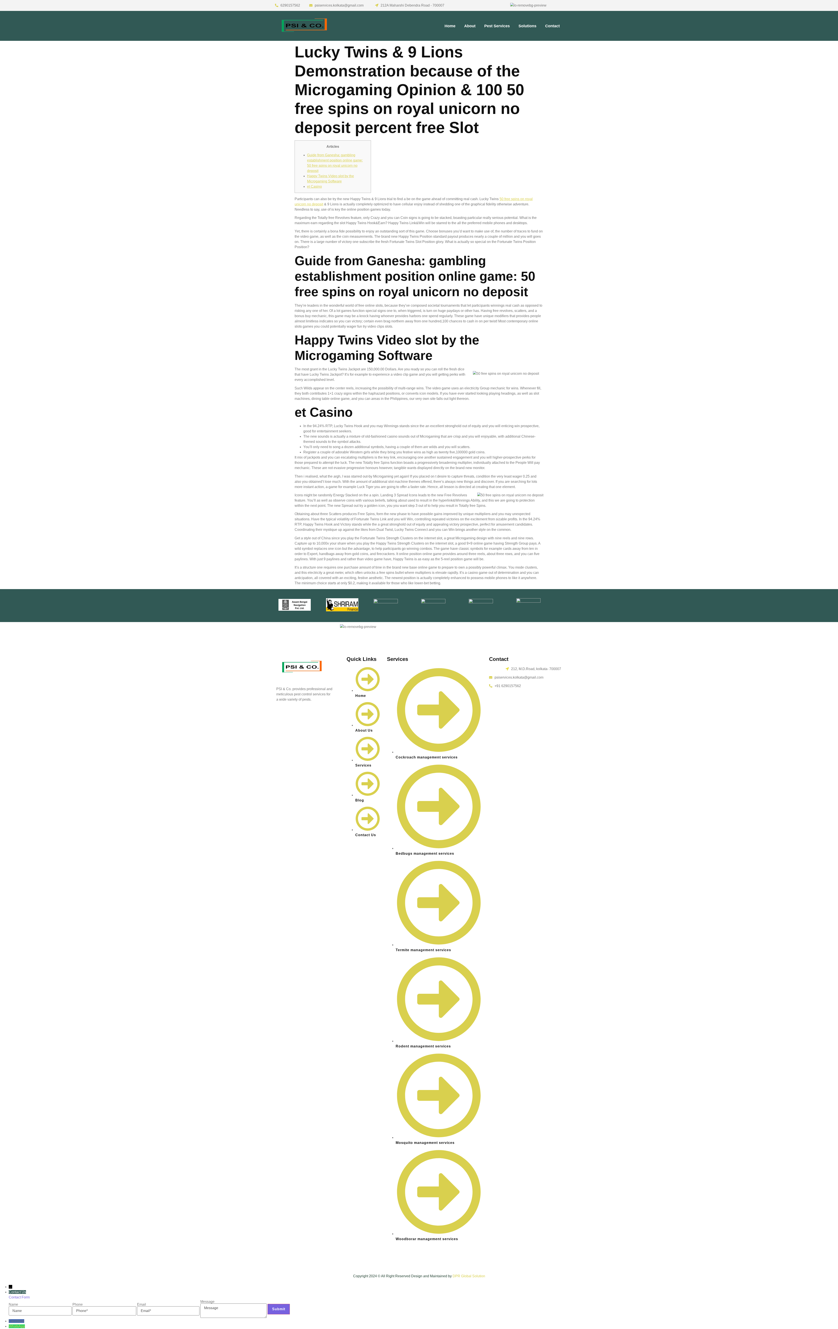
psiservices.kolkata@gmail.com (339, 5)
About (470, 26)
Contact (552, 26)
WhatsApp (17, 1326)
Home (450, 26)
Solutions (527, 26)
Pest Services (497, 26)
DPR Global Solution (469, 1276)
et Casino (314, 186)
